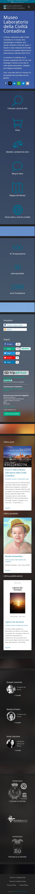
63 (17, 362)
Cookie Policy (23, 885)
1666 (18, 344)
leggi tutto (7, 508)
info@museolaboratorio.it (18, 2)
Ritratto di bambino (13, 556)
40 (17, 358)
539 (18, 349)
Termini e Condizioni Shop (17, 881)
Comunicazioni (21, 479)
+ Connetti (17, 695)
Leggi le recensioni (9, 407)
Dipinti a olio (22, 559)
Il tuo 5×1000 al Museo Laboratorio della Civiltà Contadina (15, 472)
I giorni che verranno (14, 622)
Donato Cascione (11, 625)
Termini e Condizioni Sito (17, 877)
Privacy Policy (11, 885)
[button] (5, 83)
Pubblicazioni (20, 625)
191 (18, 353)
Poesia (26, 625)
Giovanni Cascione (11, 479)
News (27, 479)
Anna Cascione (10, 559)
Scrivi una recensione (12, 414)
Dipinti (17, 559)
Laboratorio (8, 561)
